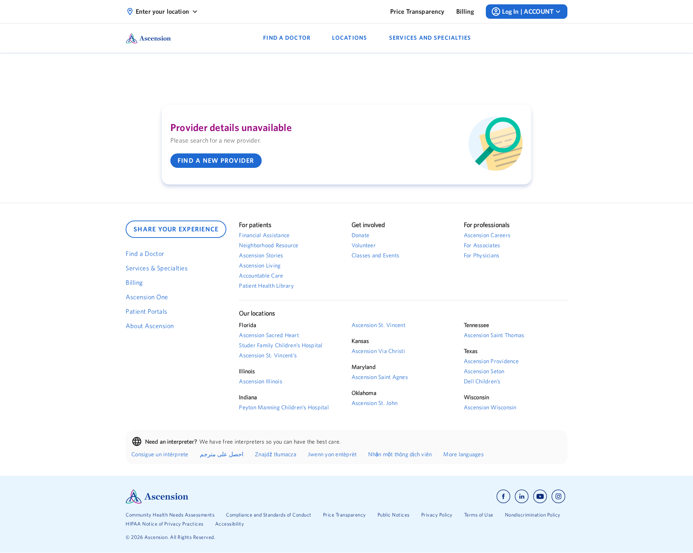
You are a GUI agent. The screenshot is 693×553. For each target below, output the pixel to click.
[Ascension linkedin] (522, 496)
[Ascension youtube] (540, 496)
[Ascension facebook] (503, 496)
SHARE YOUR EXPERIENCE (176, 229)
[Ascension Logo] (236, 496)
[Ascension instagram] (558, 496)
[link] (417, 11)
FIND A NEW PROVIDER (216, 160)
